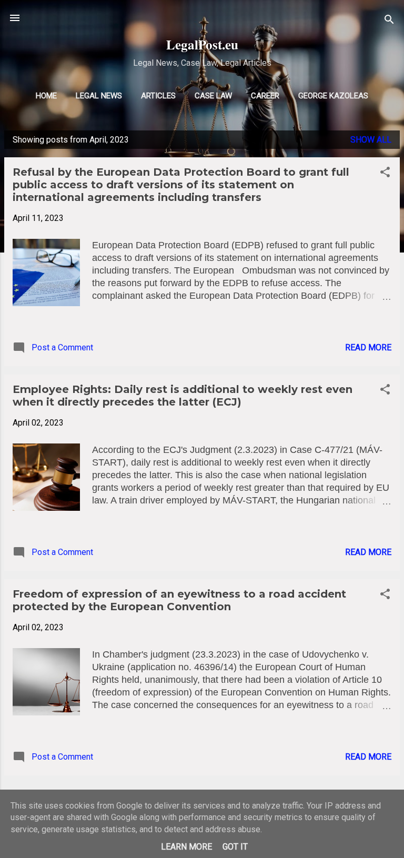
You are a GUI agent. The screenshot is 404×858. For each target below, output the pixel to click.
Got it (235, 847)
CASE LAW (213, 95)
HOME (46, 95)
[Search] (389, 21)
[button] (385, 174)
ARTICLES (158, 95)
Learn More (186, 847)
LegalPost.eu (202, 44)
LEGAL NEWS (99, 95)
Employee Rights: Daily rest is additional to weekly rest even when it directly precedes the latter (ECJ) (182, 395)
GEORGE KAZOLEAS (333, 95)
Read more (368, 347)
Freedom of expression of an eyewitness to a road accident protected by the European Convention (179, 600)
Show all (370, 140)
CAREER (265, 95)
